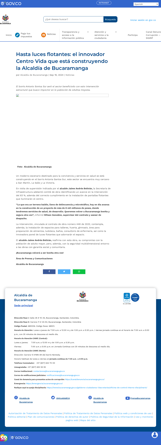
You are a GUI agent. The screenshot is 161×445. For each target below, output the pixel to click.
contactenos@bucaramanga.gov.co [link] (49, 371)
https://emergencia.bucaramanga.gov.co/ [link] (44, 383)
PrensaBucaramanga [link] (140, 398)
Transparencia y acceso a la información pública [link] (73, 35)
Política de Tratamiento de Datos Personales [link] (88, 413)
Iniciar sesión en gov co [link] (143, 20)
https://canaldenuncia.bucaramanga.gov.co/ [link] (85, 379)
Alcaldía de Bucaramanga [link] (34, 75)
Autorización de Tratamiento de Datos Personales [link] (35, 413)
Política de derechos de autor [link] (72, 417)
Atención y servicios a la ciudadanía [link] (101, 35)
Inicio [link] (9, 35)
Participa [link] (133, 35)
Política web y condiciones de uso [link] (132, 413)
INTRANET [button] (104, 3)
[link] (11, 5)
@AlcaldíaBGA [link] (63, 398)
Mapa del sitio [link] (87, 420)
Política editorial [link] (17, 417)
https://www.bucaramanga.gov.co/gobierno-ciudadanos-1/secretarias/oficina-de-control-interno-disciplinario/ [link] (97, 387)
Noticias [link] (70, 75)
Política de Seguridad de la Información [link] (111, 417)
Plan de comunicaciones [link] (41, 417)
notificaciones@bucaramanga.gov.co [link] (63, 375)
